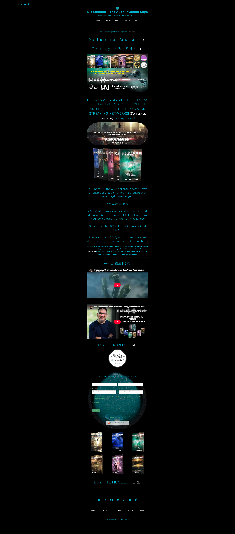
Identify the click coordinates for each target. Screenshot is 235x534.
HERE (131, 345)
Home (98, 20)
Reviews (108, 20)
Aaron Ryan (131, 32)
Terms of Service (121, 417)
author (117, 20)
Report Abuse (113, 417)
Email (97, 389)
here (141, 39)
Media (127, 20)
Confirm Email (127, 389)
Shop (137, 20)
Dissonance (92, 251)
